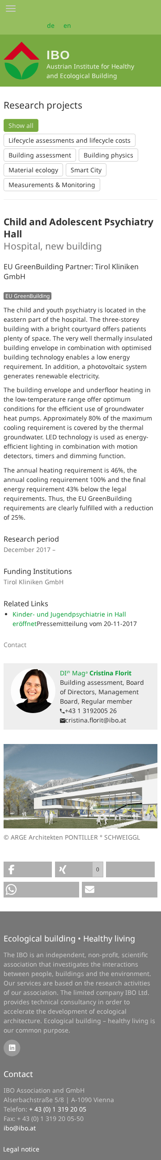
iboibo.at (20, 1128)
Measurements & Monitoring (51, 184)
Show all (21, 125)
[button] (28, 869)
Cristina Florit (95, 673)
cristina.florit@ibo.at (95, 720)
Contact (18, 1073)
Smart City (86, 170)
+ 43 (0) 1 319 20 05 (57, 1109)
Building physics (108, 155)
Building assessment (39, 155)
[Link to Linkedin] (12, 1047)
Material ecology (33, 170)
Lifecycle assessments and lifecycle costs (69, 140)
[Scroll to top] (148, 1147)
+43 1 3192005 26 (91, 710)
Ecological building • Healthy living (69, 938)
